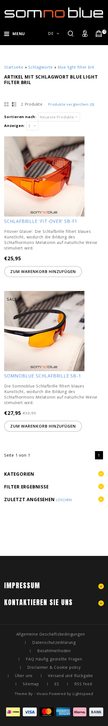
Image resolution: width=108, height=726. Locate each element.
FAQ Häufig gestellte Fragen (54, 659)
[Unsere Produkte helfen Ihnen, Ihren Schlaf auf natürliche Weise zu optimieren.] (54, 13)
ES (56, 683)
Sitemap (31, 683)
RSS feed (83, 683)
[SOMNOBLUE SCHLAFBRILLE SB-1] (44, 369)
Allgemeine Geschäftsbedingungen (50, 634)
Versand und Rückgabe (70, 675)
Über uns (24, 675)
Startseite (14, 67)
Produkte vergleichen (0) (71, 104)
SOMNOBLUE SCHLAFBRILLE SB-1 (42, 376)
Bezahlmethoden (54, 650)
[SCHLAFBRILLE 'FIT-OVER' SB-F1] (44, 215)
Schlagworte (40, 67)
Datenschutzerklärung (54, 642)
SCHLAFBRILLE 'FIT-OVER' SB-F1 (40, 221)
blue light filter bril (76, 67)
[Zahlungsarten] (54, 714)
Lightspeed (83, 693)
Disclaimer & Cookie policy (54, 667)
